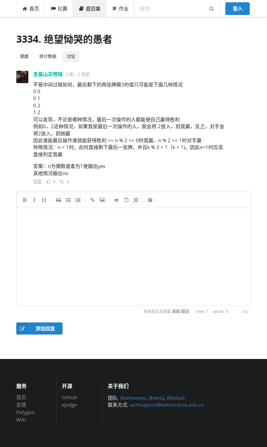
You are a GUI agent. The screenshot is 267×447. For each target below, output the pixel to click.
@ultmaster (133, 398)
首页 (34, 8)
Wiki (21, 419)
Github (69, 397)
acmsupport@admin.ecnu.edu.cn (167, 404)
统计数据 (47, 56)
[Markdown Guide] (150, 200)
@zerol (156, 398)
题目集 (93, 8)
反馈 (21, 404)
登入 (238, 8)
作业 (124, 8)
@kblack (175, 398)
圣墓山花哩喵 (48, 74)
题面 (24, 56)
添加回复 (45, 328)
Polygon (25, 412)
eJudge (69, 404)
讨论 (71, 56)
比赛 (62, 8)
